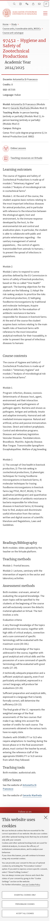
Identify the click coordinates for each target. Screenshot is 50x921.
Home (5, 24)
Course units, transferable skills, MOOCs (22, 28)
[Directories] (21, 4)
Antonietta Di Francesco (25, 79)
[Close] (45, 817)
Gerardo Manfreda (20, 108)
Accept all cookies (25, 913)
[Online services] (27, 4)
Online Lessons (18, 148)
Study (14, 24)
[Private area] (33, 4)
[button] (43, 13)
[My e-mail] (40, 4)
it (46, 4)
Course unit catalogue (13, 32)
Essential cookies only (25, 895)
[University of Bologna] (19, 13)
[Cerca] (15, 4)
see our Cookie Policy (31, 884)
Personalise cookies (25, 904)
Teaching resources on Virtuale (26, 158)
